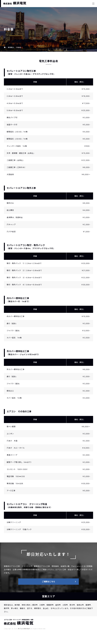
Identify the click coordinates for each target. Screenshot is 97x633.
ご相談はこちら (48, 581)
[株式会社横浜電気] (14, 3)
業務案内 (11, 47)
